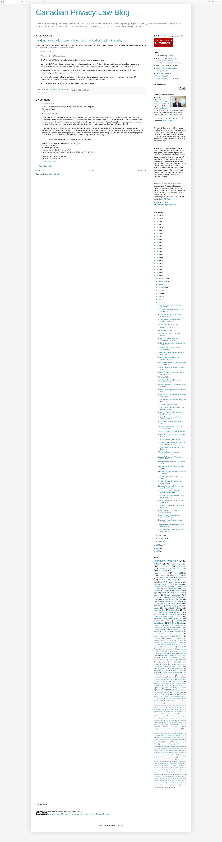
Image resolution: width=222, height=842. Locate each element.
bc (185, 573)
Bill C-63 (156, 724)
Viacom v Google (166, 662)
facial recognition (177, 631)
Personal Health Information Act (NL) (173, 737)
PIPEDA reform (159, 668)
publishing (157, 776)
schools (176, 778)
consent (183, 748)
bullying (173, 670)
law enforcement (179, 568)
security (164, 664)
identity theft (165, 566)
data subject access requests (175, 750)
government (173, 653)
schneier (160, 597)
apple (172, 744)
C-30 (179, 640)
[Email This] (77, 90)
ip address (172, 601)
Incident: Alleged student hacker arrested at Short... (169, 516)
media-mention (159, 610)
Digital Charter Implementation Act (175, 703)
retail (181, 604)
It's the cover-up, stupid (166, 330)
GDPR (182, 733)
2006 (158, 276)
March (160, 535)
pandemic (166, 767)
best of (181, 709)
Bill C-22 (180, 647)
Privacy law (179, 739)
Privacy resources (162, 71)
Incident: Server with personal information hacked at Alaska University (79, 40)
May (159, 299)
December (162, 278)
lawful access (175, 571)
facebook (162, 580)
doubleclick (167, 638)
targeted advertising (160, 782)
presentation (173, 716)
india (172, 759)
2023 (158, 224)
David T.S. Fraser (165, 199)
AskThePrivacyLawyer (171, 685)
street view (163, 655)
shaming (183, 778)
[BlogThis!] (80, 90)
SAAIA (167, 741)
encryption (180, 711)
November (162, 281)
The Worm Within (164, 377)
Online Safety (160, 690)
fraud (177, 662)
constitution (159, 750)
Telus (162, 694)
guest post (183, 713)
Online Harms (182, 679)
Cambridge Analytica (161, 726)
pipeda (156, 608)
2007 (158, 273)
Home (91, 170)
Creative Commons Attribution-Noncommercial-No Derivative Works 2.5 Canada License (78, 814)
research (171, 677)
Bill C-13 (171, 640)
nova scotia (181, 575)
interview (157, 683)
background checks (162, 746)
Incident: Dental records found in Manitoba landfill (169, 358)
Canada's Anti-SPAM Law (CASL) (170, 612)
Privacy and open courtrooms (168, 404)
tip (183, 782)
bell (176, 709)
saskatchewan (159, 623)
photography (182, 683)
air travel (179, 584)
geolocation (157, 757)
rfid (171, 584)
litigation (183, 601)
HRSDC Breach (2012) (175, 629)
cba (178, 655)
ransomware (166, 776)
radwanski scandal (160, 677)
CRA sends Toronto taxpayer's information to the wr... (168, 453)
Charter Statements (175, 729)
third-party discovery (174, 782)
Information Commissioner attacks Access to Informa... (170, 315)
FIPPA (158, 733)
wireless (166, 787)
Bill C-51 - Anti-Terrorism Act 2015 (176, 698)
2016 (158, 246)
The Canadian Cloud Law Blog (167, 68)
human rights (182, 757)
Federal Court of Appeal (170, 733)
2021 (158, 231)
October (161, 284)
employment (171, 644)
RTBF (156, 694)
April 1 (158, 722)
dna (164, 672)
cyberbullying (162, 604)
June (160, 296)
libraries (156, 631)
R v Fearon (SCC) (178, 692)
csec (181, 670)
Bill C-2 (181, 660)
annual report (167, 709)
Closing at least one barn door (168, 324)
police (164, 660)
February (161, 538)
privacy (158, 563)
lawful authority (167, 593)
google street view (173, 627)
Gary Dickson (178, 623)
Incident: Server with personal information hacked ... (168, 339)
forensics (181, 754)
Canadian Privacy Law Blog (83, 12)
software (174, 780)
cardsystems (172, 586)
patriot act (164, 575)
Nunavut (156, 737)
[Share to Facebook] (85, 90)
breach (172, 655)
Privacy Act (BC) (159, 707)
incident (180, 593)
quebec (180, 675)
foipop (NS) (173, 713)
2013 (158, 255)
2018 (158, 240)
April (160, 302)
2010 (158, 264)
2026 (158, 216)
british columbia (173, 588)
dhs (180, 617)
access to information (161, 634)
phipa (166, 595)
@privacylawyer (176, 63)
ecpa (175, 752)
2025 (158, 218)
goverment (167, 757)
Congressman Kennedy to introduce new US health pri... (170, 487)
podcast (170, 56)
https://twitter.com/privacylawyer (165, 205)
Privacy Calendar (162, 76)
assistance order (181, 744)
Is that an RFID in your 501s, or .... (169, 327)
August (160, 290)
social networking (175, 582)
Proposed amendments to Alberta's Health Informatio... (170, 418)
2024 (158, 222)
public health (179, 774)
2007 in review (171, 666)
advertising (157, 709)
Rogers (174, 681)
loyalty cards (179, 638)
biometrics (157, 606)
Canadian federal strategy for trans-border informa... (170, 482)
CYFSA (182, 724)
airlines (156, 595)
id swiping (178, 621)
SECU (174, 741)
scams (170, 778)
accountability (164, 744)
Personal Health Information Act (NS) (166, 649)
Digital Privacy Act (180, 688)
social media (160, 698)
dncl (165, 653)
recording (175, 776)
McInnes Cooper (161, 108)
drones (170, 672)
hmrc (166, 696)
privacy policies (174, 772)
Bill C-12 (172, 660)
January (161, 541)
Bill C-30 (179, 636)
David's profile (167, 120)
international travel (177, 634)
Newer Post (40, 170)
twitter (162, 720)
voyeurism (160, 644)
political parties (169, 675)
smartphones (165, 780)
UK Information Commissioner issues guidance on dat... (171, 408)
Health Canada (161, 705)
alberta (162, 571)
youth (172, 787)
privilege (156, 640)
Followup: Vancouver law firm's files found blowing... (170, 427)
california (181, 746)
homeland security (161, 619)
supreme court (181, 664)
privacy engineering (173, 769)
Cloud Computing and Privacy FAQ (168, 79)
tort (181, 599)
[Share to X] (82, 90)
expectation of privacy (160, 713)
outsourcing (176, 595)
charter (158, 653)
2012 (158, 257)
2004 (158, 548)
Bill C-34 (183, 685)
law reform (183, 761)
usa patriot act (181, 677)
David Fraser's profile (163, 73)
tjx (168, 623)
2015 (158, 249)
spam (167, 621)
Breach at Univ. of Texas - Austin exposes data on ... (169, 349)
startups (177, 718)
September (162, 287)
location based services (178, 696)
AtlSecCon (165, 722)
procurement (168, 774)
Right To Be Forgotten (175, 668)
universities (182, 642)
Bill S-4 (181, 666)
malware (172, 763)
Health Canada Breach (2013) (165, 679)
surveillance (181, 566)
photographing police (168, 683)
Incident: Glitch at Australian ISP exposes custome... (169, 511)
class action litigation (169, 642)
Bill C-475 (181, 722)
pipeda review (159, 601)
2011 (158, 261)
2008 (158, 270)
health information (178, 564)
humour (156, 621)
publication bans (166, 718)
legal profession (161, 763)
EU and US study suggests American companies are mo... (170, 320)
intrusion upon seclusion (162, 636)
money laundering (178, 765)
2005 (158, 545)
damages (157, 672)
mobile (166, 765)
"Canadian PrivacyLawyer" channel (166, 59)
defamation (169, 711)
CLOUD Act (168, 688)
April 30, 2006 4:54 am (49, 161)
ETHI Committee (181, 731)
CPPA (168, 701)
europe (166, 591)
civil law (163, 748)
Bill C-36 (159, 688)
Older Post (142, 170)
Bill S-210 (165, 724)
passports (175, 767)
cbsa (167, 694)
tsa (183, 785)
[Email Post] (73, 89)
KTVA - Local (46, 52)
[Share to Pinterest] (87, 90)
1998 (158, 551)
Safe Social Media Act (176, 707)
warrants (170, 597)
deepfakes (157, 752)
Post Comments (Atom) (53, 174)
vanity (173, 604)
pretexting (160, 629)
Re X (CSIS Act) (162, 681)
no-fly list (166, 631)
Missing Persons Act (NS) (176, 735)
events (182, 752)
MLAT (170, 705)
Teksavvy (181, 741)
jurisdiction (175, 761)
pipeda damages (168, 647)
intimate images (161, 716)
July (159, 293)
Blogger (120, 825)
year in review (170, 720)
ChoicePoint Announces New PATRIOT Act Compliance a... (171, 443)
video (181, 606)
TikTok (156, 744)
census (156, 748)
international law (159, 761)
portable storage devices (163, 617)
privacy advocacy (159, 769)
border (184, 651)
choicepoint (182, 578)
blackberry (173, 746)
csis (184, 610)
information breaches (48, 93)
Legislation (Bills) (159, 735)
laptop (174, 580)
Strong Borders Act (160, 670)
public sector (178, 591)
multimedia (157, 767)
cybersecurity (158, 711)
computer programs (173, 748)
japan (167, 761)
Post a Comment (45, 166)
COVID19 (160, 701)
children (174, 694)
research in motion (159, 778)
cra (161, 696)
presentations (159, 586)
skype (172, 664)
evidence (156, 754)
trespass (175, 785)
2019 (158, 237)
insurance (181, 759)
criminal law (170, 606)
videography (157, 787)
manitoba (181, 763)
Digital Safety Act (169, 731)
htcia (174, 757)
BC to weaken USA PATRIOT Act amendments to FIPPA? (169, 492)
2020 (158, 233)
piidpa (184, 627)
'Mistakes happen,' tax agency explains (171, 431)
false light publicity (169, 754)
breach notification (166, 578)
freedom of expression (170, 657)
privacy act (177, 619)
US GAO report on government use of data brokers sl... (171, 496)
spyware (181, 780)
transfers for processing (161, 785)
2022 (158, 228)
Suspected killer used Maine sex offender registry (169, 381)
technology (159, 666)
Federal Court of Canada (173, 608)
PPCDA (169, 690)
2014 (158, 252)
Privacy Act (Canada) (162, 625)
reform (182, 776)
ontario (162, 568)
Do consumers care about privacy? (170, 439)
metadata (178, 672)
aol (155, 614)
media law (157, 765)
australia (183, 586)
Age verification (181, 720)
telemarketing (174, 610)
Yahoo (181, 681)
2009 (158, 267)
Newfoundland (179, 705)
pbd (183, 767)
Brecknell (174, 724)
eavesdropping (167, 752)
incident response (162, 759)
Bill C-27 (173, 722)
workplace (157, 638)
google (176, 573)
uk (185, 595)
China (156, 662)
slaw (157, 780)
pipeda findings (169, 599)
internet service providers (172, 614)
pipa (155, 593)
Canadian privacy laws (174, 115)
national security (160, 584)
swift (164, 640)
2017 (158, 243)
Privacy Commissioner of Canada (164, 739)
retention (160, 588)
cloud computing (161, 573)
